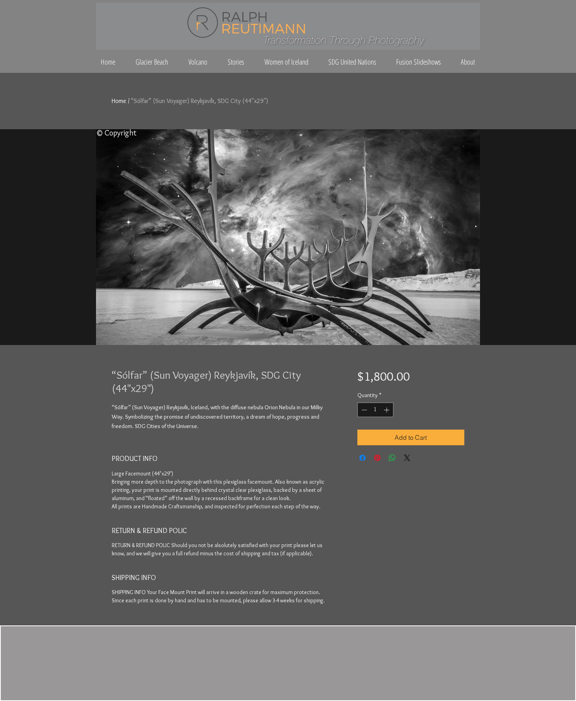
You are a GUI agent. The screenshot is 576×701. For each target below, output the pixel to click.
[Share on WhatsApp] (392, 458)
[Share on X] (407, 458)
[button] (467, 62)
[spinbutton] (375, 410)
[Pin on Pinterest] (377, 458)
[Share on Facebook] (362, 458)
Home (119, 101)
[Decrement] (363, 410)
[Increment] (387, 410)
